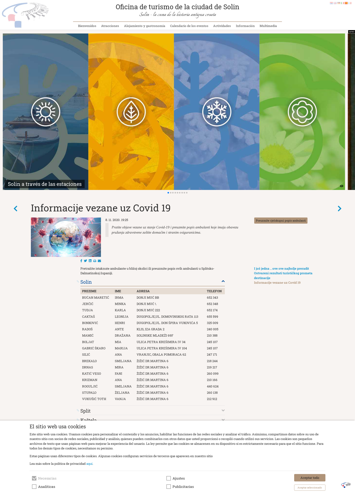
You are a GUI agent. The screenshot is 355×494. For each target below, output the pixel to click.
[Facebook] (81, 261)
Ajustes (179, 478)
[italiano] (342, 2)
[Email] (99, 261)
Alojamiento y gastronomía (144, 26)
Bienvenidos (87, 26)
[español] (346, 2)
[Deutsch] (338, 2)
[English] (335, 2)
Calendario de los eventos (189, 26)
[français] (349, 2)
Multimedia (268, 26)
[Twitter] (85, 261)
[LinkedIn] (90, 261)
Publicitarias (183, 486)
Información (245, 26)
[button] (168, 192)
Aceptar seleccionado (309, 487)
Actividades (222, 26)
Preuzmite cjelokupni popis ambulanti (281, 220)
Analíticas (46, 486)
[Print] (94, 261)
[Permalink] (78, 281)
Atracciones (110, 26)
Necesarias (47, 478)
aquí (89, 463)
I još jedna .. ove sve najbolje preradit (281, 268)
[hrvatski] (331, 2)
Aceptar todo (309, 478)
